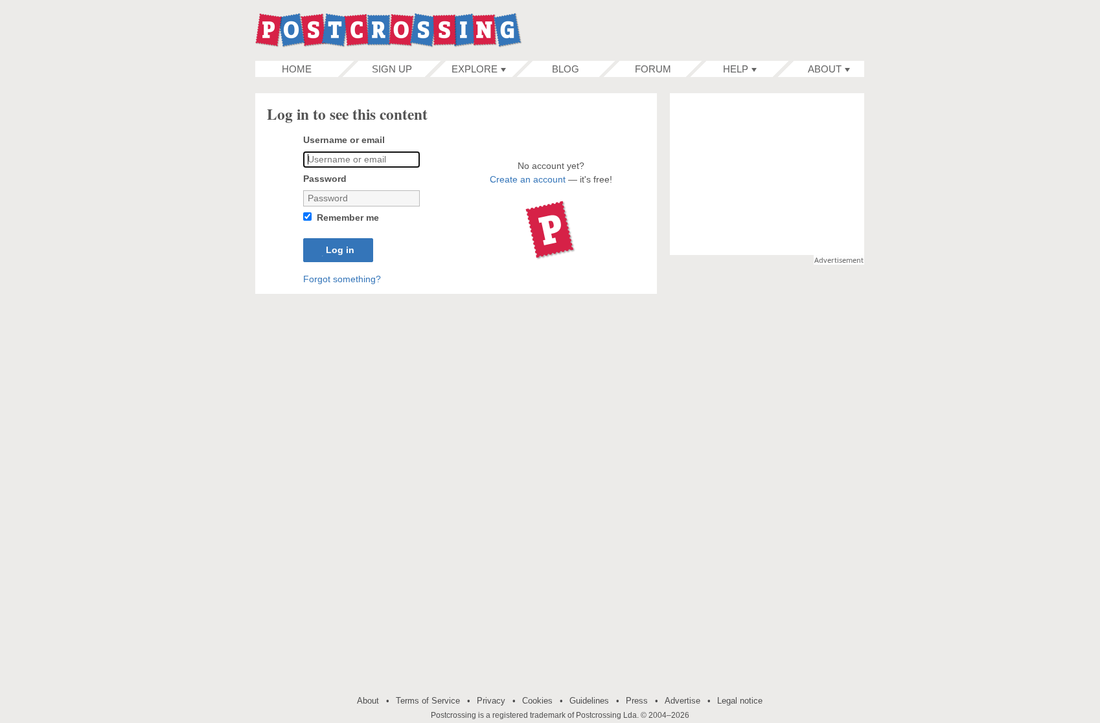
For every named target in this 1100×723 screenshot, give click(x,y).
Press (637, 701)
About (825, 68)
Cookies (537, 701)
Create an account (528, 179)
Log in (338, 250)
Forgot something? (342, 279)
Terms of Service (428, 701)
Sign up (392, 68)
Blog (565, 68)
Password (325, 178)
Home (297, 68)
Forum (653, 68)
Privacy (491, 701)
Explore (475, 68)
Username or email (344, 140)
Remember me (348, 217)
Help (735, 68)
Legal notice (739, 701)
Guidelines (589, 701)
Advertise (682, 701)
